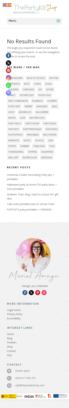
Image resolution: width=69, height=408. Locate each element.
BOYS (27, 83)
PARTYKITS (13, 129)
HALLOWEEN (42, 112)
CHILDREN (13, 89)
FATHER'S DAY (27, 95)
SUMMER (24, 146)
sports (12, 146)
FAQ (9, 355)
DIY (40, 89)
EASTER (49, 89)
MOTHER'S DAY (37, 117)
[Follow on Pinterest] (37, 292)
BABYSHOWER (15, 78)
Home (10, 334)
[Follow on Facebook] (24, 292)
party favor (32, 123)
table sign (39, 146)
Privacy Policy (14, 314)
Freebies (12, 342)
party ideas (50, 123)
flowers (52, 100)
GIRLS (54, 106)
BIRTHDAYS (14, 83)
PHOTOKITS (52, 129)
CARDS (37, 83)
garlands (41, 106)
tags (51, 146)
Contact (11, 351)
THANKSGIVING (16, 151)
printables (33, 134)
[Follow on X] (31, 292)
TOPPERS (32, 151)
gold (11, 112)
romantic (13, 140)
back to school (36, 78)
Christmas (28, 89)
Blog (9, 338)
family (11, 95)
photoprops (15, 134)
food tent (14, 106)
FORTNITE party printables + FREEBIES (29, 209)
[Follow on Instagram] (44, 292)
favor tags (44, 95)
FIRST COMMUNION (18, 100)
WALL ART (13, 157)
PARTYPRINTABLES (32, 129)
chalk (48, 83)
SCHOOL (39, 140)
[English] (5, 4)
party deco (14, 123)
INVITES (12, 117)
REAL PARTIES (49, 134)
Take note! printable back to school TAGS (30, 204)
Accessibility (14, 318)
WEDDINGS (46, 157)
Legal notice (14, 310)
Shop (10, 346)
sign (50, 140)
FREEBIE (28, 106)
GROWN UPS (25, 112)
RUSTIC (27, 140)
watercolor (30, 157)
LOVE (22, 117)
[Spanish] (9, 4)
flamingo (37, 100)
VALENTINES (47, 151)
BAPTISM (54, 78)
